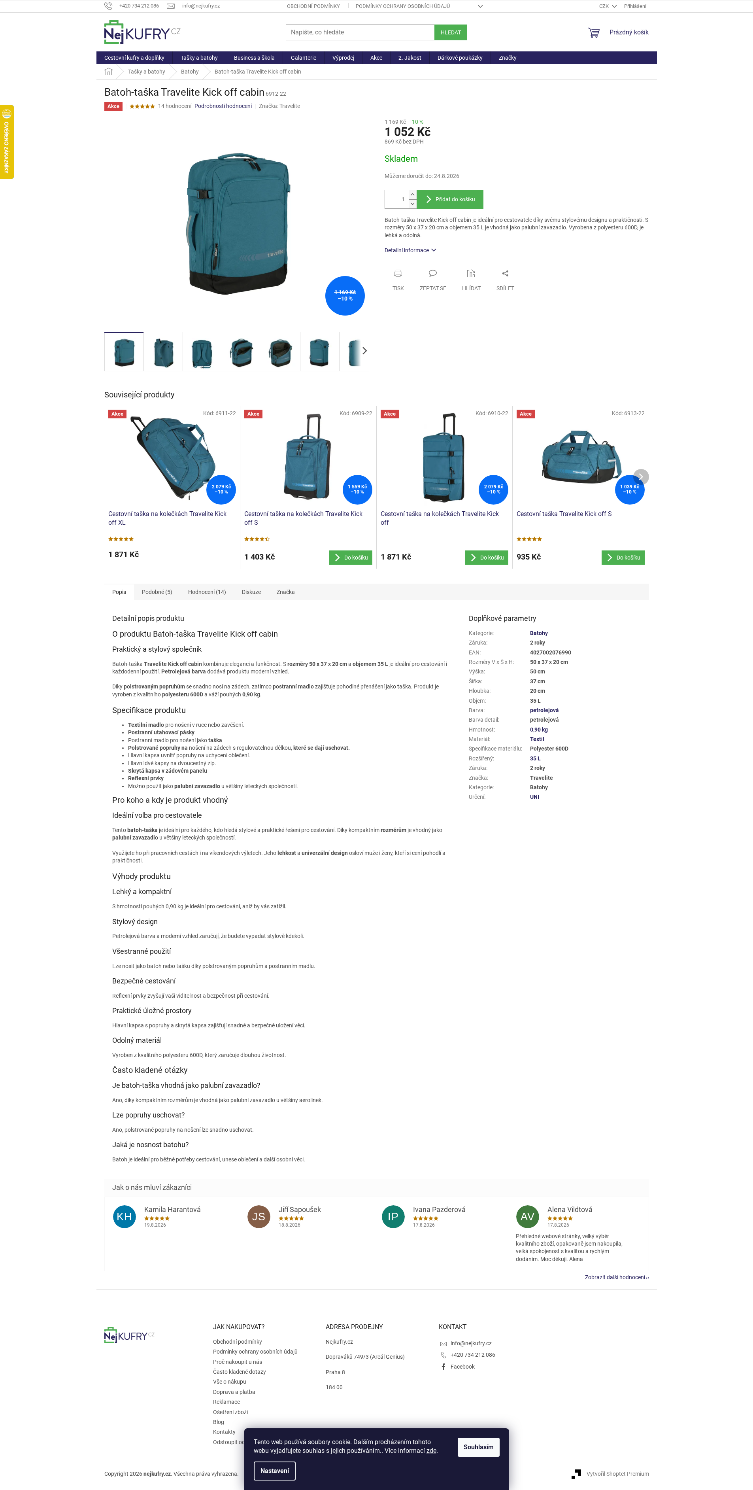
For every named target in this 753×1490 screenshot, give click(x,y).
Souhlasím (479, 1447)
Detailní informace (407, 250)
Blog (218, 1422)
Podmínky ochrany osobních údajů (403, 6)
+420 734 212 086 (473, 1355)
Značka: (279, 106)
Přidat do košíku (455, 199)
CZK (604, 6)
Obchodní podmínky (313, 6)
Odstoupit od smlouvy (240, 1442)
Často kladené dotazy (239, 1372)
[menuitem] (134, 57)
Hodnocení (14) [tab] (207, 592)
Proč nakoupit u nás (237, 1362)
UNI (534, 797)
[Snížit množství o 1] (413, 203)
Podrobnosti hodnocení (223, 106)
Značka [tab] (286, 592)
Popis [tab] (119, 592)
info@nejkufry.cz (471, 1343)
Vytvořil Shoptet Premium (618, 1473)
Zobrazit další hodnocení (615, 1277)
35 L (535, 758)
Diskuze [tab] (251, 592)
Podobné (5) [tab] (157, 592)
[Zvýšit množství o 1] (413, 194)
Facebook (463, 1366)
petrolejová (544, 710)
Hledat (451, 32)
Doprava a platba (234, 1392)
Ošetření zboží (230, 1412)
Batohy (539, 633)
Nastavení (274, 1471)
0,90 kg (539, 729)
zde (431, 1450)
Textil (537, 739)
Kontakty (224, 1432)
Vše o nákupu (229, 1381)
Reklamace (226, 1402)
